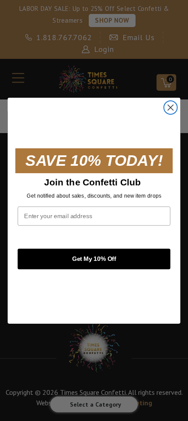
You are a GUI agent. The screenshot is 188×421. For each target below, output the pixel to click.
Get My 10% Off (94, 258)
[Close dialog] (171, 107)
